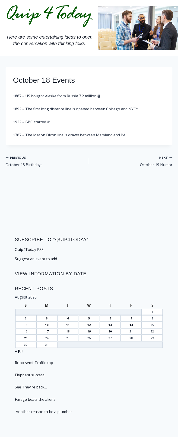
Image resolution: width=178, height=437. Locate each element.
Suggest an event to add (36, 258)
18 (68, 331)
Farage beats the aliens (35, 399)
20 (110, 331)
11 (68, 325)
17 (46, 331)
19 (89, 331)
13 (110, 325)
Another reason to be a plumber (43, 411)
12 (89, 325)
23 (25, 338)
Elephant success (29, 375)
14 (131, 325)
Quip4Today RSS (29, 249)
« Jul (19, 351)
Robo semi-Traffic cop (34, 362)
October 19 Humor (156, 161)
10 (46, 325)
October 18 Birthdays (24, 161)
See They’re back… (31, 387)
